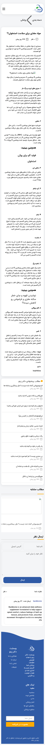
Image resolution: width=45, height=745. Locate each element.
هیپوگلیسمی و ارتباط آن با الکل (32, 476)
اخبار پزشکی (30, 702)
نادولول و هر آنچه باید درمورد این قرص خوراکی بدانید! (25, 406)
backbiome (29, 617)
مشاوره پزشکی (29, 709)
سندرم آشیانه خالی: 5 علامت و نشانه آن (29, 466)
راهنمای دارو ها (29, 706)
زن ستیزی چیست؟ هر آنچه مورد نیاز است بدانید (27, 456)
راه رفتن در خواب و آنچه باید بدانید (31, 446)
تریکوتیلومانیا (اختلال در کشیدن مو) (31, 416)
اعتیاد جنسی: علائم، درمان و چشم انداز (30, 426)
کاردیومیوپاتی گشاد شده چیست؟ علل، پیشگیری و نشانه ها (23, 385)
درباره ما (14, 659)
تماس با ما (13, 663)
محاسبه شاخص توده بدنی (30, 695)
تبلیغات (14, 667)
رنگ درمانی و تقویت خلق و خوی (32, 436)
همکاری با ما (12, 656)
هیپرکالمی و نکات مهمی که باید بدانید (30, 395)
